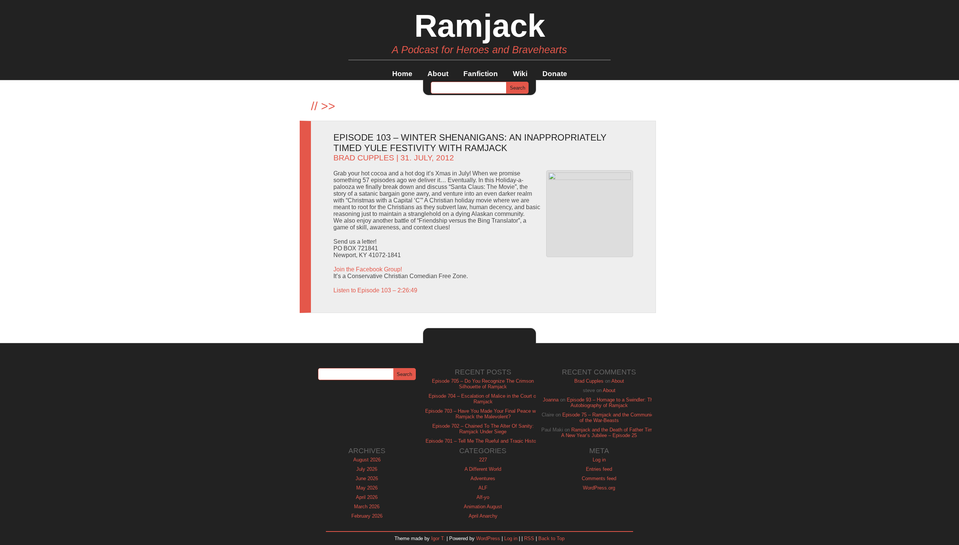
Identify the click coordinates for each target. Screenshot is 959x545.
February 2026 (366, 516)
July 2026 (366, 469)
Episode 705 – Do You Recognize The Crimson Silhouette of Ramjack (483, 383)
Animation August (483, 506)
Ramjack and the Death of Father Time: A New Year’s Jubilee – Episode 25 (609, 432)
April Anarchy (483, 516)
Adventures (483, 478)
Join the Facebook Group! (367, 269)
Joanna (551, 400)
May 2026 (367, 488)
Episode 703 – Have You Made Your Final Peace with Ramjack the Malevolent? (483, 413)
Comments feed (599, 478)
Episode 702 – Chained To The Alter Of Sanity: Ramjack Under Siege (483, 428)
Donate (554, 74)
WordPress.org (599, 488)
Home (402, 74)
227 (483, 460)
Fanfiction (480, 74)
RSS (529, 538)
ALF (482, 488)
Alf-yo (483, 497)
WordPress (488, 538)
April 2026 (367, 497)
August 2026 (367, 460)
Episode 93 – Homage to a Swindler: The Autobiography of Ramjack (611, 402)
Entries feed (599, 469)
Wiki (520, 74)
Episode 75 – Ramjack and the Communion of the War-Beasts (609, 417)
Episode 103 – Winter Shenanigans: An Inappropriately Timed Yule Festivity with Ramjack (469, 142)
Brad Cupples (363, 157)
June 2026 (367, 478)
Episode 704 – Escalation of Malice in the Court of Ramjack (483, 398)
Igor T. (438, 538)
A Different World (483, 469)
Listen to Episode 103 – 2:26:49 (375, 290)
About (437, 74)
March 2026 (366, 506)
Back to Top (551, 538)
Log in (599, 460)
